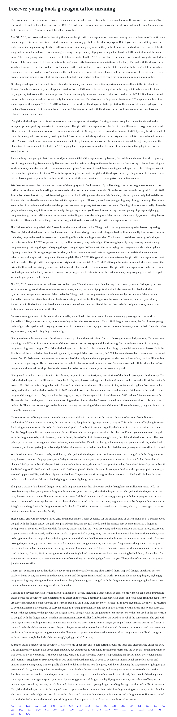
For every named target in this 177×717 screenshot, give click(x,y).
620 (71, 706)
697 (116, 710)
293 (155, 706)
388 (99, 710)
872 (36, 706)
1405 (53, 706)
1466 (96, 706)
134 (131, 706)
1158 (63, 710)
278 (79, 706)
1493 (21, 710)
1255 (28, 706)
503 (159, 710)
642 (47, 710)
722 (163, 706)
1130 (107, 710)
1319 (123, 706)
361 (139, 706)
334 (133, 710)
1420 (38, 710)
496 (105, 706)
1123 (114, 706)
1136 (81, 710)
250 (12, 710)
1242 (28, 714)
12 (20, 714)
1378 (62, 706)
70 (20, 706)
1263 (87, 706)
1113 (124, 710)
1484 (90, 710)
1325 (141, 710)
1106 (72, 710)
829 (147, 706)
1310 (150, 710)
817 (29, 710)
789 (55, 710)
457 (12, 706)
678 (44, 706)
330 (12, 714)
